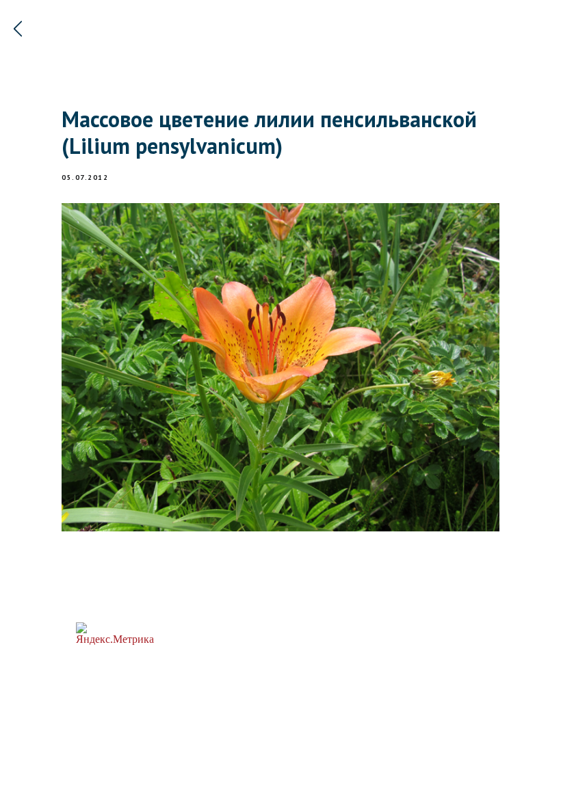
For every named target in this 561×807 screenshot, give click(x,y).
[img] (18, 29)
